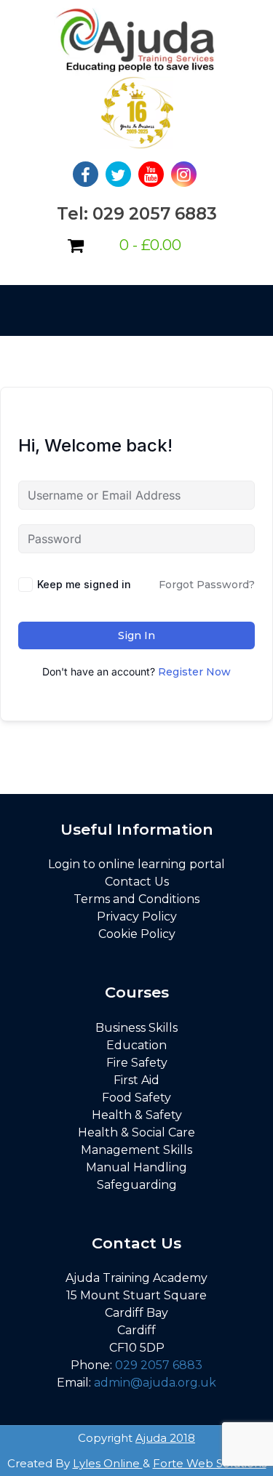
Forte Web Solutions (209, 1463)
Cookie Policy (136, 934)
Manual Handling (136, 1167)
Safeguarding (137, 1185)
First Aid (136, 1080)
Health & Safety (137, 1115)
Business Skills (136, 1028)
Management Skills (136, 1150)
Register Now (194, 671)
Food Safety (136, 1097)
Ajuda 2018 (165, 1438)
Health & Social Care (136, 1132)
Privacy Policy (137, 916)
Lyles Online (108, 1463)
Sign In (136, 635)
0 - (150, 245)
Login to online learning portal (136, 864)
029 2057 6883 (158, 1365)
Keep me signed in (84, 584)
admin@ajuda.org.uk (155, 1382)
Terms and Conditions (136, 899)
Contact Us (137, 882)
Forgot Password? (207, 584)
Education (136, 1045)
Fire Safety (136, 1063)
